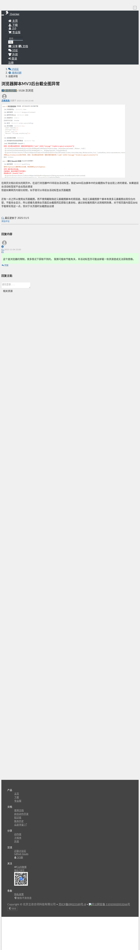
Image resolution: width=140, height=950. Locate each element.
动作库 (17, 834)
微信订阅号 (19, 870)
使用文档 (19, 810)
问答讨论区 (20, 851)
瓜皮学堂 (19, 825)
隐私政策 (19, 894)
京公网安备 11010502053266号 (111, 904)
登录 (14, 58)
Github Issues (21, 854)
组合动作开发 (21, 814)
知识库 (17, 818)
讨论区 (15, 69)
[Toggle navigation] (2, 15)
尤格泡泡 (5, 101)
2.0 (14, 28)
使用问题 (16, 73)
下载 (15, 25)
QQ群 (19, 857)
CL (3, 218)
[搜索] (10, 42)
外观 (16, 841)
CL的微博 (21, 867)
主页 (15, 21)
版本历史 (19, 821)
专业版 (16, 32)
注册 (11, 62)
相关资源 (8, 291)
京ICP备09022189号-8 (72, 904)
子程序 (17, 838)
